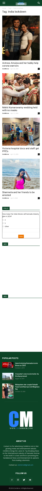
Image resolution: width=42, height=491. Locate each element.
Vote (21, 236)
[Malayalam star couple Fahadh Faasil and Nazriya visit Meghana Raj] (7, 390)
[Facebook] (12, 480)
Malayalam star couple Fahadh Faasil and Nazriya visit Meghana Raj (27, 387)
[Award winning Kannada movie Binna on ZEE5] (7, 365)
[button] (39, 3)
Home (4, 8)
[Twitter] (24, 480)
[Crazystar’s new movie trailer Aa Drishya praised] (7, 376)
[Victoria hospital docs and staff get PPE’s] (21, 132)
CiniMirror (5, 69)
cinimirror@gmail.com (25, 465)
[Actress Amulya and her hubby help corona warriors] (21, 38)
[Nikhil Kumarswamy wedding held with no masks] (21, 89)
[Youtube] (30, 480)
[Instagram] (18, 480)
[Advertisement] (21, 269)
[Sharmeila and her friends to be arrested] (21, 174)
